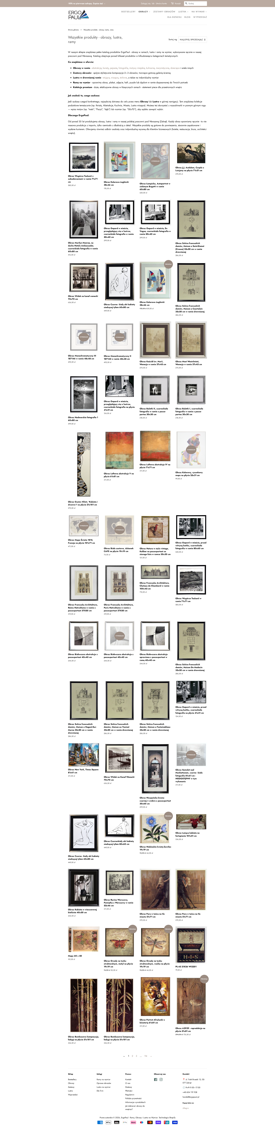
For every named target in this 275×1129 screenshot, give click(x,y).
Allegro (186, 1108)
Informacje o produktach (135, 1102)
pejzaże (113, 68)
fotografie (123, 68)
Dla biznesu (174, 17)
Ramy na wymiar (103, 1079)
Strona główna (73, 30)
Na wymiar (198, 11)
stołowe (123, 77)
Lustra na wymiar (104, 1087)
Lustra (182, 11)
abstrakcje (96, 68)
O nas (127, 1083)
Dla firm (100, 1090)
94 (146, 1056)
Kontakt (128, 1079)
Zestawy (71, 1087)
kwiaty (106, 68)
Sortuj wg (173, 39)
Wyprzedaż (200, 17)
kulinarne (150, 68)
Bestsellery (128, 11)
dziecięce (175, 68)
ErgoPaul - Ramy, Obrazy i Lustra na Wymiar (139, 1117)
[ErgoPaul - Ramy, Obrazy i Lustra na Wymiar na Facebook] (155, 1080)
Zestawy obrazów (164, 11)
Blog (187, 17)
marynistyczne (162, 68)
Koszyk (178, 3)
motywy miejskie (137, 68)
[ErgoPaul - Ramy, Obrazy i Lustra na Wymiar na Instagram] (161, 1080)
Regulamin (129, 1094)
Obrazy (144, 11)
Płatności (128, 1090)
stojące (106, 77)
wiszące (114, 77)
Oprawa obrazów (104, 1083)
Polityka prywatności (133, 1098)
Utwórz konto (161, 3)
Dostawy (128, 1087)
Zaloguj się (145, 3)
